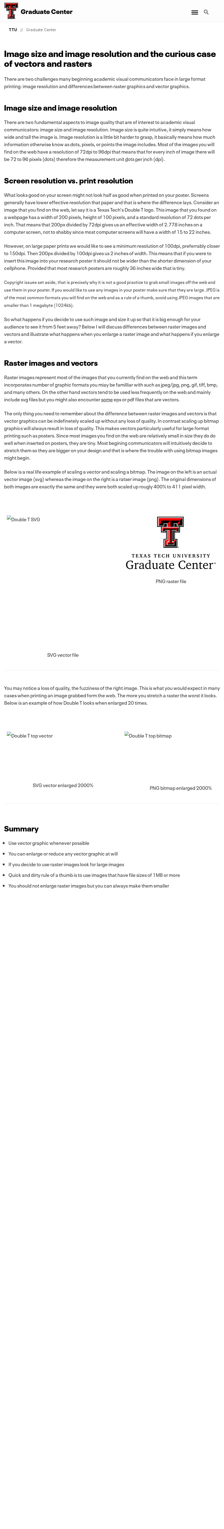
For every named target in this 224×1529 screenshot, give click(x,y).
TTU (13, 29)
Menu (194, 9)
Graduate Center (41, 29)
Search (207, 9)
